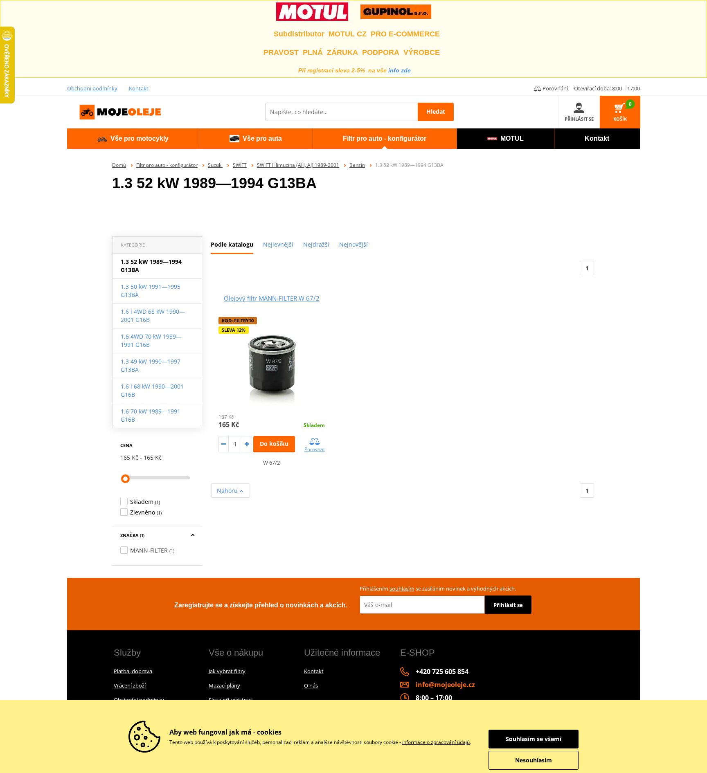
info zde (399, 70)
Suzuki (215, 165)
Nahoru (228, 490)
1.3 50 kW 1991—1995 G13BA (150, 291)
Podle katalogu (232, 244)
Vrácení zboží (130, 685)
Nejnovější (353, 244)
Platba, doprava (133, 671)
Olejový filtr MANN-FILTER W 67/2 (272, 298)
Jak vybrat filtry (227, 671)
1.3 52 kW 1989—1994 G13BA (151, 266)
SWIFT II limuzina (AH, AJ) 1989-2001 (298, 165)
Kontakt (139, 88)
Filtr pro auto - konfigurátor (167, 165)
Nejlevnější (278, 244)
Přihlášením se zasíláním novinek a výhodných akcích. (438, 588)
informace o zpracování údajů (436, 742)
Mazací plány (224, 685)
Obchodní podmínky (92, 88)
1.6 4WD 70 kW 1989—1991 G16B (151, 340)
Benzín (357, 165)
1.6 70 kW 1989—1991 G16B (150, 415)
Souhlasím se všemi (533, 739)
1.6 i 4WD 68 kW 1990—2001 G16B (153, 316)
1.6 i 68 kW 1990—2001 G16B (152, 390)
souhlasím (402, 588)
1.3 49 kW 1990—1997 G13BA (150, 365)
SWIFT (240, 165)
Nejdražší (316, 244)
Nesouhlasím (533, 760)
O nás (311, 685)
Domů (119, 165)
